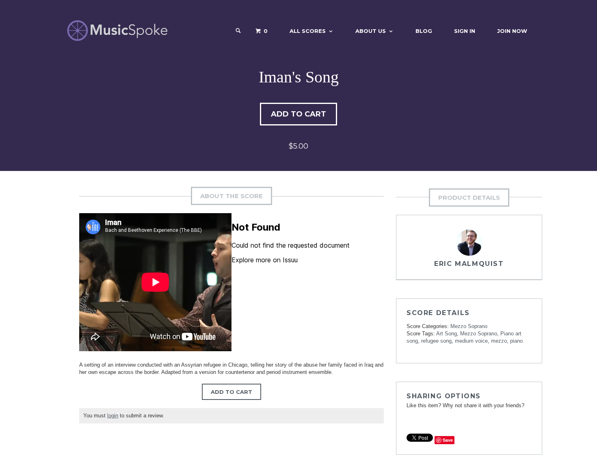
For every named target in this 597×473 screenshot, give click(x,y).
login (112, 416)
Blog (423, 31)
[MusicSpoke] (117, 30)
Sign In (464, 31)
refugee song (436, 341)
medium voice (471, 341)
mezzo (499, 341)
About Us (370, 31)
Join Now (512, 31)
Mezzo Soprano (468, 326)
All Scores (308, 31)
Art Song (446, 333)
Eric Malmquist (469, 264)
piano (516, 341)
